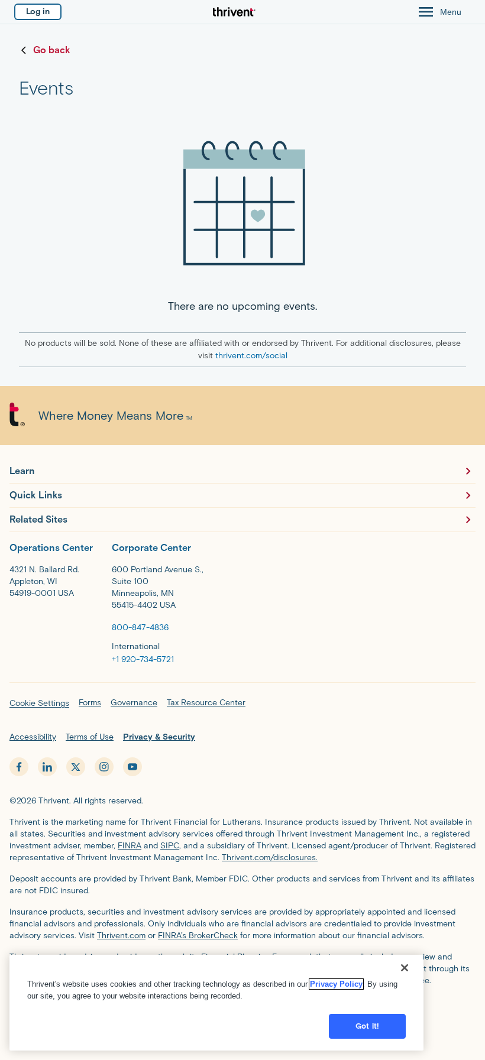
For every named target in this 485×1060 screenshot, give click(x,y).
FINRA (129, 846)
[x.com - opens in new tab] (75, 767)
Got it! (367, 1026)
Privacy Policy (336, 984)
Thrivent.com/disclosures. (270, 857)
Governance (134, 703)
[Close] (405, 968)
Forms (90, 703)
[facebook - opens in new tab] (19, 767)
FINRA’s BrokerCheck (198, 936)
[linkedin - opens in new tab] (47, 767)
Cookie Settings (39, 703)
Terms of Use (90, 737)
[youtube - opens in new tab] (132, 767)
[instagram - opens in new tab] (104, 767)
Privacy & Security (159, 737)
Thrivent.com (121, 936)
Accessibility (32, 737)
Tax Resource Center (206, 703)
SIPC (169, 846)
